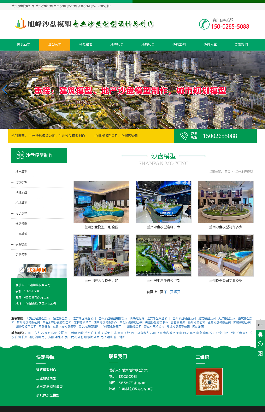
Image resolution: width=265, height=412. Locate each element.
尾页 (177, 292)
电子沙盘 (21, 213)
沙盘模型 (86, 45)
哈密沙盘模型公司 (39, 318)
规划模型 (21, 223)
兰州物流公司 (133, 326)
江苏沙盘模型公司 (85, 318)
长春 (239, 333)
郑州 (192, 333)
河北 (58, 337)
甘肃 (114, 333)
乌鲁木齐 (143, 333)
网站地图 (198, 326)
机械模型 (21, 202)
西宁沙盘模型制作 (106, 322)
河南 (179, 333)
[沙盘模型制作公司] (83, 23)
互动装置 (45, 326)
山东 (34, 333)
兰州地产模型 (244, 171)
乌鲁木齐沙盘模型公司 (57, 322)
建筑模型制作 (46, 370)
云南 (28, 333)
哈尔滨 (88, 337)
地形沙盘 (148, 45)
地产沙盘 (117, 45)
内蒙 (54, 333)
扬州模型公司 (197, 322)
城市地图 (119, 337)
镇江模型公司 (62, 318)
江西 (97, 337)
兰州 (87, 333)
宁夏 (61, 333)
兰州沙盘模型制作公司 (113, 318)
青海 (120, 333)
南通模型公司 (242, 322)
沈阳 (212, 333)
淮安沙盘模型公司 (159, 318)
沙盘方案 (210, 45)
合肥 (31, 337)
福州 (38, 337)
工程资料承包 (83, 322)
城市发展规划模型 (49, 387)
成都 (107, 333)
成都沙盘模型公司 (220, 322)
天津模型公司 (227, 318)
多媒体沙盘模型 (47, 395)
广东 (94, 333)
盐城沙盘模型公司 (179, 326)
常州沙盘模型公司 (29, 322)
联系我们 (241, 45)
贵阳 (51, 337)
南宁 (44, 337)
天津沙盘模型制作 (157, 322)
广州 (18, 337)
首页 (227, 171)
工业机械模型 (46, 378)
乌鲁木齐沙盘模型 (65, 326)
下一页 (168, 292)
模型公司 (54, 45)
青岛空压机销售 (154, 326)
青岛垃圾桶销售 (89, 326)
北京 (219, 333)
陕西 (173, 333)
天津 (127, 333)
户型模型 (21, 234)
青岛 (166, 333)
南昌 (206, 333)
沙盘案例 (179, 45)
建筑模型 (21, 182)
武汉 (74, 337)
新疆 (74, 333)
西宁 (134, 333)
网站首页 (23, 45)
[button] (131, 125)
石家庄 (65, 337)
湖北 (80, 337)
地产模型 (21, 171)
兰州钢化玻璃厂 (111, 326)
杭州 (25, 337)
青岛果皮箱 (178, 322)
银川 (67, 333)
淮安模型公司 (207, 318)
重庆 (101, 333)
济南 (159, 333)
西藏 (81, 333)
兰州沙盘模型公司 (185, 318)
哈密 (110, 337)
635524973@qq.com (132, 382)
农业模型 (21, 244)
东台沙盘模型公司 (131, 322)
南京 (199, 333)
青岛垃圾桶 (137, 318)
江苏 (41, 333)
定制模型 (21, 254)
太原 (245, 333)
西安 (186, 333)
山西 (226, 333)
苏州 (153, 333)
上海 (232, 333)
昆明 (48, 333)
